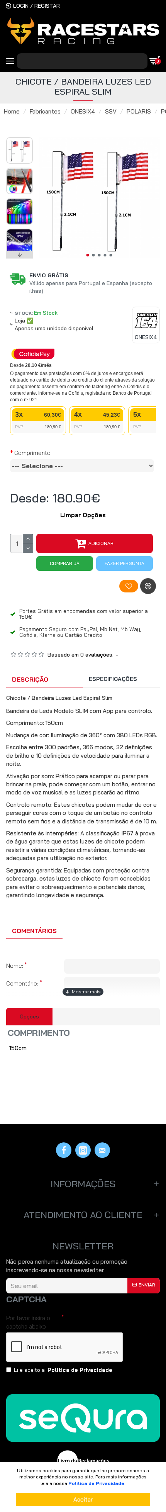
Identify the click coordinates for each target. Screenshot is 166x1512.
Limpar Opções (83, 515)
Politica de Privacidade (96, 1483)
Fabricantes (45, 111)
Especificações (113, 678)
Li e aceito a (63, 1369)
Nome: (14, 965)
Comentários (34, 931)
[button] (87, 255)
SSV (111, 111)
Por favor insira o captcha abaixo (28, 1322)
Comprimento (32, 452)
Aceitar (83, 1499)
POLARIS (139, 111)
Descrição (30, 679)
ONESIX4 (83, 111)
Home (12, 111)
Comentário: (22, 983)
